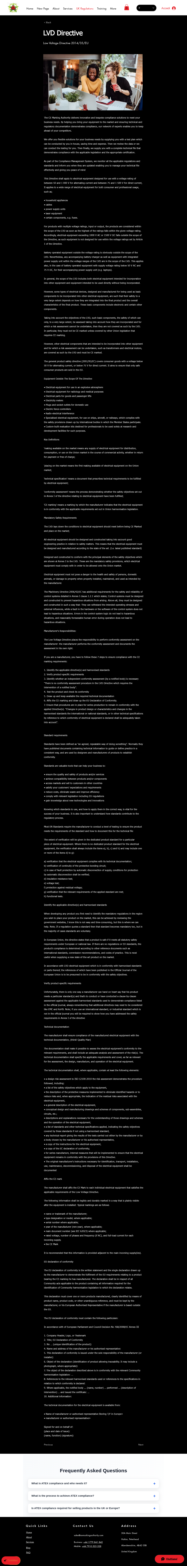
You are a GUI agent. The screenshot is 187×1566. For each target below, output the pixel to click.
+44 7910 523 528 (91, 1546)
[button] (126, 7)
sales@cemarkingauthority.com (88, 1535)
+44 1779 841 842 (93, 1542)
